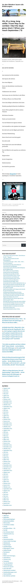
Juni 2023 (5, 454)
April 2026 (6, 395)
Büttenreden (6, 523)
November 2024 (7, 424)
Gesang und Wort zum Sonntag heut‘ (11, 272)
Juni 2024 (5, 434)
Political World (7, 550)
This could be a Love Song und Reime (10, 270)
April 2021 (6, 498)
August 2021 (6, 490)
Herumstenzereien (8, 539)
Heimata (5, 537)
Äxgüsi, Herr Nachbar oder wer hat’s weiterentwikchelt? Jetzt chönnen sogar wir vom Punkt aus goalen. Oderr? (13, 298)
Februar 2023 (6, 461)
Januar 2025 (6, 421)
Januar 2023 (6, 463)
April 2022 (6, 479)
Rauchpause (6, 552)
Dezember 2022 (7, 465)
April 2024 (6, 437)
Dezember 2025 (7, 401)
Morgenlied (13, 173)
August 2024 (6, 430)
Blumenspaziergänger (9, 519)
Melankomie (6, 543)
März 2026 (6, 397)
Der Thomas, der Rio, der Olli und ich (10, 280)
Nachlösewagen (7, 546)
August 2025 (6, 408)
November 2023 (7, 446)
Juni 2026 (5, 392)
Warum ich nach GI (8, 566)
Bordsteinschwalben (8, 521)
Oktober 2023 (6, 448)
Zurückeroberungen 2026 (10, 572)
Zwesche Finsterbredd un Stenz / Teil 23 (11, 309)
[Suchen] (23, 245)
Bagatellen (6, 517)
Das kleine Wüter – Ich (9, 528)
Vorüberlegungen (8, 565)
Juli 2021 (5, 492)
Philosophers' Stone (8, 548)
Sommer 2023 (7, 559)
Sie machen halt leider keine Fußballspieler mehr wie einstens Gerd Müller (13, 349)
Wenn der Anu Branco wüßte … (10, 322)
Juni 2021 (5, 494)
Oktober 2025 (7, 404)
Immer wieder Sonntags (9, 541)
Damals (5, 526)
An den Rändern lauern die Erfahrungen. (10, 581)
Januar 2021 (6, 503)
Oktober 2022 (7, 468)
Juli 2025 (5, 410)
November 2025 (7, 403)
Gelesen (5, 535)
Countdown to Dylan (8, 524)
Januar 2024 (6, 443)
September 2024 (7, 428)
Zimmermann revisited (9, 570)
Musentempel (7, 544)
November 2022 (7, 467)
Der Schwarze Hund (8, 532)
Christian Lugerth (7, 204)
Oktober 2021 (6, 487)
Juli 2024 (5, 432)
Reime (10, 205)
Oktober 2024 (7, 426)
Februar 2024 (6, 441)
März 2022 (6, 481)
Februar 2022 (6, 483)
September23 (15, 205)
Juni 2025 (5, 412)
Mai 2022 (5, 477)
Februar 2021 (6, 501)
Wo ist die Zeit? (7, 568)
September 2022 (7, 470)
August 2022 (6, 472)
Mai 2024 (5, 435)
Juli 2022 (5, 474)
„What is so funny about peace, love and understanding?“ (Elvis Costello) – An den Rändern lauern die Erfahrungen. (13, 372)
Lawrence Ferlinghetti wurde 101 (10, 376)
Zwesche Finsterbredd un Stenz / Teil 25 (11, 275)
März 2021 (6, 499)
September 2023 (7, 450)
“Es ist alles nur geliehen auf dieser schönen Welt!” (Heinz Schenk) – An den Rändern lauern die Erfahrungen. (13, 346)
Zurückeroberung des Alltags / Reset (10, 281)
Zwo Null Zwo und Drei (9, 576)
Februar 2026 (6, 399)
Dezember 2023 (7, 445)
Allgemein (6, 515)
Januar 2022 (6, 485)
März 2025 (6, 417)
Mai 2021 (5, 496)
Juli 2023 (5, 452)
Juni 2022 (5, 476)
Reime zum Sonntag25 (9, 555)
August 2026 (6, 388)
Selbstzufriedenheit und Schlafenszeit (11, 277)
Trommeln (6, 561)
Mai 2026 (5, 393)
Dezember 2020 (7, 505)
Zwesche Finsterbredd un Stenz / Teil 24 (11, 278)
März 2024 (6, 439)
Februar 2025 (6, 419)
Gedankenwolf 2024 (8, 533)
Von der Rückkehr (8, 563)
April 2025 (6, 415)
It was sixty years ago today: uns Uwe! (11, 273)
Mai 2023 (5, 456)
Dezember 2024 (7, 423)
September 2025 (7, 406)
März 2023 (6, 459)
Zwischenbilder (7, 574)
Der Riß (5, 530)
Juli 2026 (5, 390)
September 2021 (7, 488)
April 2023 (6, 457)
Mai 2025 (5, 414)
